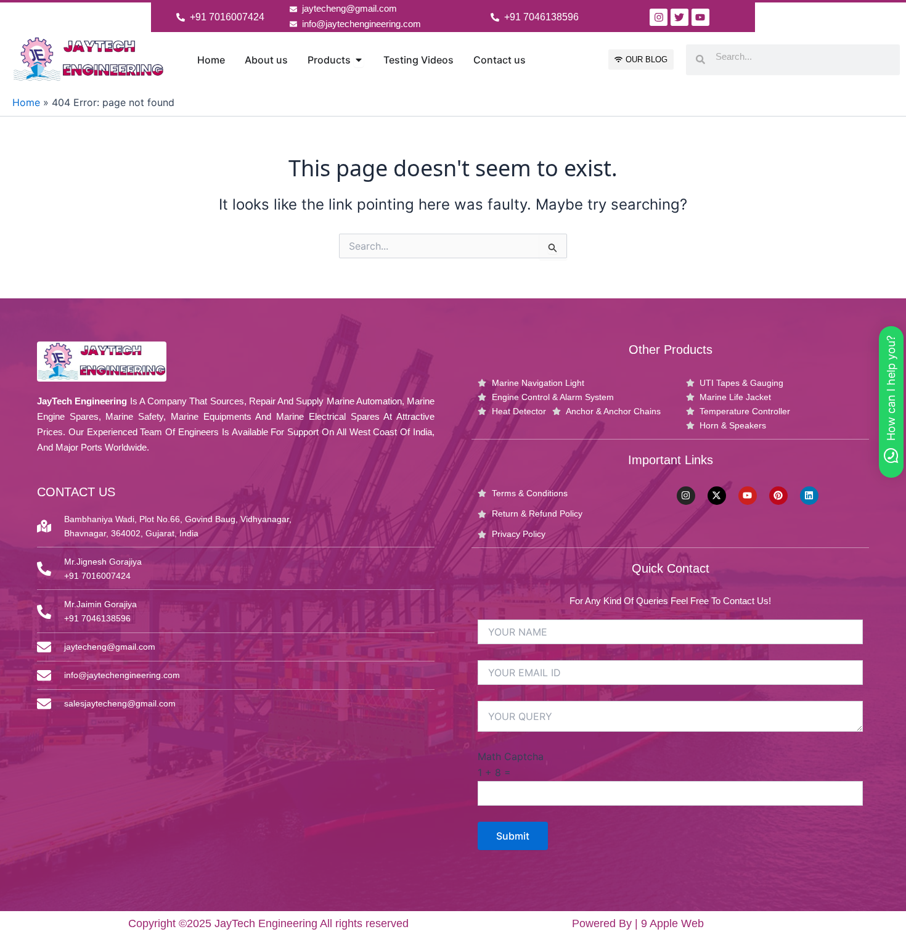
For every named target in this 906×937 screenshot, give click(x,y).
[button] (891, 402)
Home (26, 102)
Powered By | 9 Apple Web (638, 923)
